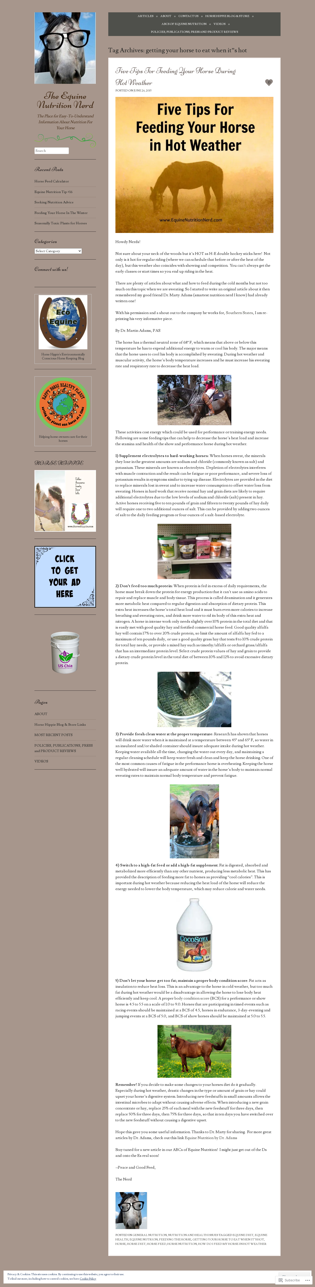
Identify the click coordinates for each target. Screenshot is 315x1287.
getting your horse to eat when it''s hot (228, 1239)
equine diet (243, 1235)
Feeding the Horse (175, 1239)
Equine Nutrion (143, 1239)
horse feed (156, 1244)
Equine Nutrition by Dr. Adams (211, 1137)
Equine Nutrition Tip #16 (53, 192)
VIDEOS (219, 24)
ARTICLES (145, 16)
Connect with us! (51, 269)
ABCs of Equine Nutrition (184, 24)
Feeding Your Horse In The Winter (61, 213)
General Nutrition (149, 1235)
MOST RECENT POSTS (53, 735)
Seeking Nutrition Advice (54, 202)
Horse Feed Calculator (51, 181)
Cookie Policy (88, 1279)
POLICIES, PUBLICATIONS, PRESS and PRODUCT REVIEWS (194, 32)
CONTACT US (188, 16)
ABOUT (165, 16)
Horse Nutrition (182, 1244)
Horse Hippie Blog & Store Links (60, 724)
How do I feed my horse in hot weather (232, 1244)
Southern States (239, 312)
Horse (120, 1244)
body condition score (192, 998)
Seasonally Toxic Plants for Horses (60, 223)
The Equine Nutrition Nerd (65, 100)
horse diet (136, 1244)
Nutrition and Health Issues (193, 1235)
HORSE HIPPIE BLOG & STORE (227, 16)
